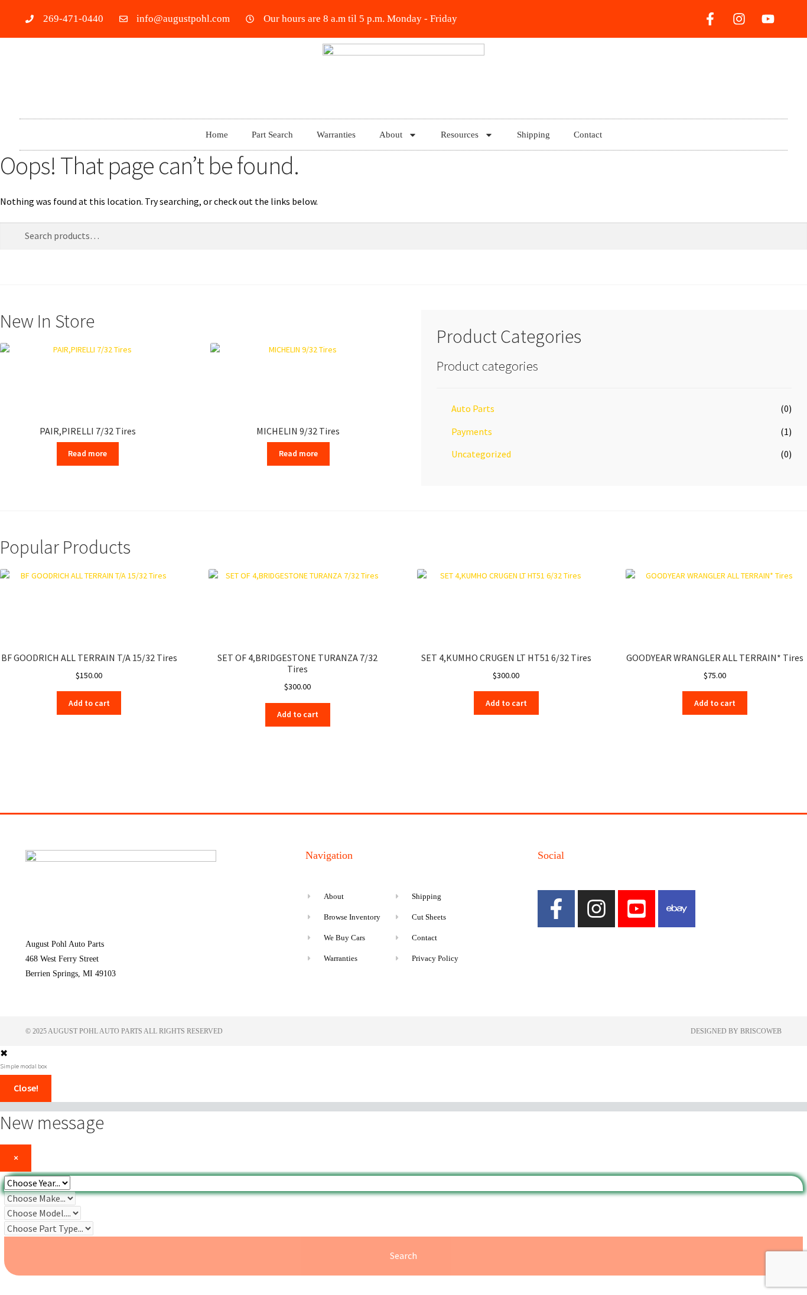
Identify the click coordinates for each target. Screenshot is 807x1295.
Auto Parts (472, 408)
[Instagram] (739, 19)
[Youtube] (768, 19)
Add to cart (89, 703)
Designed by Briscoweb (736, 1031)
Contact (588, 134)
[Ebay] (676, 908)
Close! (26, 1088)
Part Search (272, 134)
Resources (460, 134)
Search (403, 1255)
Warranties (336, 134)
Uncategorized (481, 454)
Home (217, 134)
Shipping (533, 134)
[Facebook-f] (710, 19)
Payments (471, 431)
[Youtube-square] (636, 908)
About (390, 134)
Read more (87, 453)
